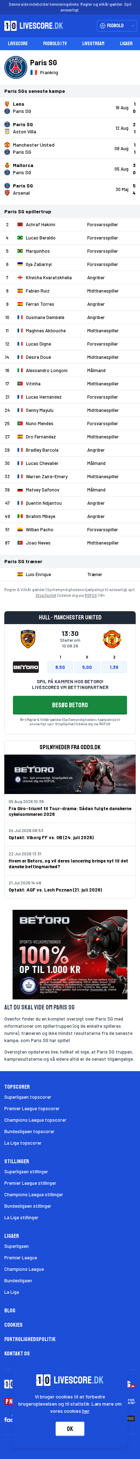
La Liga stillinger (21, 1217)
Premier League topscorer (32, 1108)
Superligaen (16, 1246)
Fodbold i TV (55, 44)
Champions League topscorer (35, 1120)
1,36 (114, 667)
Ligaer (126, 44)
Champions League (24, 1269)
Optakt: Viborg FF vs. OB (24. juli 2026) (51, 837)
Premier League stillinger (30, 1183)
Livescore (18, 44)
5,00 (87, 667)
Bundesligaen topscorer (29, 1131)
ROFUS (91, 595)
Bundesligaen (18, 1280)
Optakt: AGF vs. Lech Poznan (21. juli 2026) (55, 890)
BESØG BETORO (70, 705)
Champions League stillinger (33, 1194)
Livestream (93, 44)
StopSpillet (46, 595)
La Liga (11, 1292)
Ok (70, 1429)
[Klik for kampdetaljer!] (70, 108)
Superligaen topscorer (27, 1097)
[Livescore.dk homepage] (31, 26)
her (85, 1411)
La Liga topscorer (23, 1143)
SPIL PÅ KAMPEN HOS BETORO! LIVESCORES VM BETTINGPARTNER (70, 684)
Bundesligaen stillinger (27, 1206)
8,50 (60, 667)
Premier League (20, 1257)
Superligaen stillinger (26, 1171)
